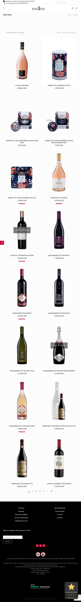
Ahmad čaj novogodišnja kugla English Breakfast (59, 141)
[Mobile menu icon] (4, 8)
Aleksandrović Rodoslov (59, 313)
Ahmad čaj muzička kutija (59, 85)
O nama (60, 515)
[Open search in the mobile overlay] (66, 2)
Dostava (21, 508)
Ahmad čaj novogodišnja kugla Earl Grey (22, 141)
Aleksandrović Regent (22, 313)
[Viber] (43, 545)
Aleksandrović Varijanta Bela (22, 426)
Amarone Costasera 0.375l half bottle (59, 426)
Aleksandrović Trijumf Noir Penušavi (59, 371)
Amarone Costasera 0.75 (22, 484)
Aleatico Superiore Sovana (22, 255)
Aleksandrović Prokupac (59, 255)
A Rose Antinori (22, 85)
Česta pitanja (59, 511)
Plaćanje (21, 511)
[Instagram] (37, 545)
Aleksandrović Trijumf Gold (22, 371)
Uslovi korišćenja (59, 508)
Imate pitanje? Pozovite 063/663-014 (17, 3)
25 (51, 491)
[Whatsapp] (40, 545)
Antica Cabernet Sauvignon (59, 484)
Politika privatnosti (21, 521)
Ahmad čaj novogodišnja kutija (22, 198)
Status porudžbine (21, 515)
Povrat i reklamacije (21, 518)
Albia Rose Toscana (59, 198)
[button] (29, 1)
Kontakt (59, 518)
